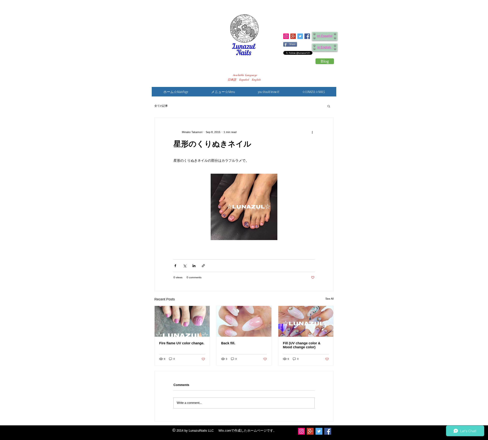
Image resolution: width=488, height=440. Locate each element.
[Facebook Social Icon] (307, 36)
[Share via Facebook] (175, 265)
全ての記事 (161, 105)
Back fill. (228, 343)
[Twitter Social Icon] (300, 36)
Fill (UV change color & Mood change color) (301, 345)
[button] (329, 105)
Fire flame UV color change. (181, 343)
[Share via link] (203, 265)
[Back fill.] (244, 321)
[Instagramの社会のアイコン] (286, 36)
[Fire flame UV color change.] (182, 321)
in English (324, 47)
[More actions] (312, 132)
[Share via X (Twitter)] (184, 265)
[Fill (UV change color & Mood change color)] (305, 321)
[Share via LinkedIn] (194, 265)
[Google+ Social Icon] (293, 36)
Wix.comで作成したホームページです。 (247, 430)
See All (329, 298)
